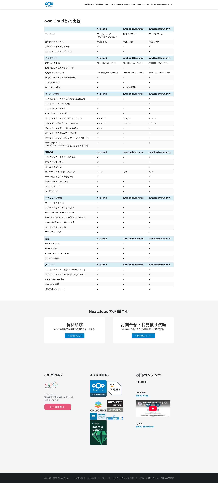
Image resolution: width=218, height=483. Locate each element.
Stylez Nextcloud (145, 426)
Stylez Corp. (142, 395)
